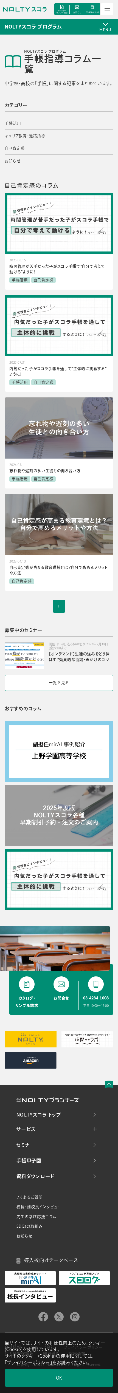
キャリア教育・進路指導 (25, 136)
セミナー (25, 1145)
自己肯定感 (15, 148)
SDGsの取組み (29, 1226)
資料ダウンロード (35, 1176)
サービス (26, 1129)
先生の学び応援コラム (36, 1217)
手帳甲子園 (28, 1160)
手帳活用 (13, 123)
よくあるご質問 (29, 1197)
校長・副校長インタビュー (38, 1207)
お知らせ (12, 161)
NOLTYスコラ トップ (38, 1114)
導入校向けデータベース (51, 1260)
